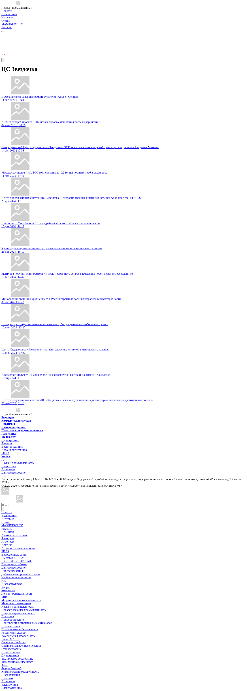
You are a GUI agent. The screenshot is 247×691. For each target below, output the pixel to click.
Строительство (10, 652)
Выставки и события (14, 564)
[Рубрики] (2, 31)
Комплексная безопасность (18, 635)
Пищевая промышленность (18, 613)
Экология (7, 678)
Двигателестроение (13, 472)
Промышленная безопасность (19, 629)
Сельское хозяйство (13, 642)
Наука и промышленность (17, 462)
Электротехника (11, 687)
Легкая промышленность (16, 593)
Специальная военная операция (21, 645)
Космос (5, 456)
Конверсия (8, 590)
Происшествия (10, 626)
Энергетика (8, 466)
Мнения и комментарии (16, 603)
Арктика (6, 544)
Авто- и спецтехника (14, 449)
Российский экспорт (14, 632)
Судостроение (10, 440)
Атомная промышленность (18, 548)
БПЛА (5, 453)
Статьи (5, 20)
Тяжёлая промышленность (17, 661)
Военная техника (12, 446)
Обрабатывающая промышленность (23, 609)
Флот (4, 665)
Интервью (7, 17)
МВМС (5, 596)
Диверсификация (12, 570)
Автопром (7, 538)
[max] (3, 39)
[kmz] (19, 501)
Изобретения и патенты (16, 577)
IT (2, 459)
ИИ (3, 475)
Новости (6, 10)
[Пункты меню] (2, 60)
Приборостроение (12, 619)
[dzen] (3, 52)
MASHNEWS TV (12, 23)
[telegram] (3, 34)
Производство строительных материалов (26, 622)
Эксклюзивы (9, 14)
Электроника (9, 684)
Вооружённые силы (13, 554)
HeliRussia (7, 531)
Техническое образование (17, 658)
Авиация (6, 443)
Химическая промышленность (20, 671)
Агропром (7, 541)
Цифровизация (10, 674)
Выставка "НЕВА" (13, 557)
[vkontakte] (3, 47)
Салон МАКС (10, 639)
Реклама (6, 27)
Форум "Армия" (11, 668)
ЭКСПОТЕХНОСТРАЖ (16, 561)
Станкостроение (11, 648)
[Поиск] (2, 509)
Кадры (5, 587)
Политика (7, 616)
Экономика (8, 469)
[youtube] (3, 43)
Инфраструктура (11, 583)
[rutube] (3, 56)
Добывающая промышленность (20, 574)
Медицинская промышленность (21, 600)
